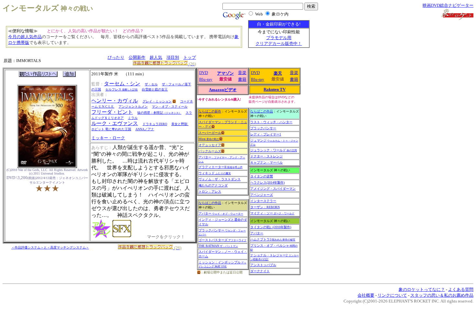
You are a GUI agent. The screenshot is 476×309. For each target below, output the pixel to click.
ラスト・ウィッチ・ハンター (271, 122)
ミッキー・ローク (108, 137)
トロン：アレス (209, 191)
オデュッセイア (209, 145)
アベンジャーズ (261, 195)
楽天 (278, 73)
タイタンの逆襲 (261, 176)
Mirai (208, 139)
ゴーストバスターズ (222, 240)
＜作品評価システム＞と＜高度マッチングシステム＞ (50, 247)
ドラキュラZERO (154, 124)
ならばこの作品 (209, 203)
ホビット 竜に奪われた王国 (111, 129)
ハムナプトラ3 (272, 239)
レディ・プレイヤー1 (265, 134)
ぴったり (116, 57)
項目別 (172, 57)
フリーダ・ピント (112, 112)
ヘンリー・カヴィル (114, 100)
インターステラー (263, 201)
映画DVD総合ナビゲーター (448, 5)
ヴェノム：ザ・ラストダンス (219, 179)
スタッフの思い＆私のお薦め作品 (441, 295)
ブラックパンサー (263, 128)
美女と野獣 (179, 124)
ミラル (133, 118)
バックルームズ (209, 151)
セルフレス (121, 89)
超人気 (156, 57)
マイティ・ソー (272, 213)
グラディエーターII (220, 167)
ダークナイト (260, 271)
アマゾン (225, 73)
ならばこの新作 (209, 111)
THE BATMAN (218, 246)
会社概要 (365, 295)
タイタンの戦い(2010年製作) (270, 227)
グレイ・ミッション (157, 101)
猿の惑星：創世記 (159, 112)
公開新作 (137, 57)
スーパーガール (209, 132)
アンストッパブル (263, 265)
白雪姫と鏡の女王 (155, 89)
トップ (189, 57)
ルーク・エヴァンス (114, 123)
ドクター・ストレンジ (266, 156)
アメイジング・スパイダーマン (273, 188)
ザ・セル (151, 84)
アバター (220, 213)
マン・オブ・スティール (169, 106)
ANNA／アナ (144, 129)
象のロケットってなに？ (422, 289)
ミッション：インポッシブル (222, 264)
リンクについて (392, 295)
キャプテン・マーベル (266, 162)
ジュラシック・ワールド (273, 150)
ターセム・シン (122, 83)
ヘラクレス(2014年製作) (267, 182)
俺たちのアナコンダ (213, 185)
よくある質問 (460, 289)
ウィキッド (214, 173)
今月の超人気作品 (25, 36)
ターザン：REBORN (265, 207)
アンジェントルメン (133, 106)
